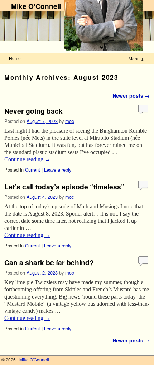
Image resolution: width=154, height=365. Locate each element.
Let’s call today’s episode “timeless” (64, 187)
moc (69, 121)
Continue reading (27, 159)
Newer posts (131, 95)
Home (15, 58)
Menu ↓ (136, 58)
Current (32, 169)
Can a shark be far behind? (49, 262)
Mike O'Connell (36, 6)
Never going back (33, 111)
